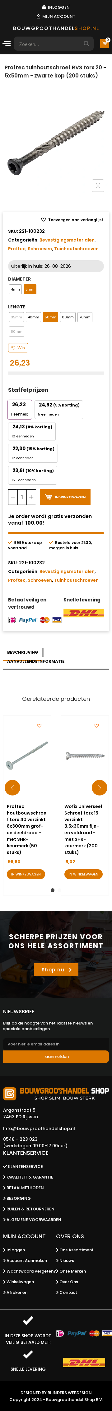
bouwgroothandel (56, 28)
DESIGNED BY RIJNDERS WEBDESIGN (56, 1393)
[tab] (23, 652)
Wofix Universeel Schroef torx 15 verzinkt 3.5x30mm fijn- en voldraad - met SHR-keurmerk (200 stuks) (83, 829)
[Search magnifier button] (87, 43)
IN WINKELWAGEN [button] (26, 874)
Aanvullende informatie (35, 661)
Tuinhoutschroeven (76, 249)
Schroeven (40, 249)
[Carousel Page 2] (59, 890)
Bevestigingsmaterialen (67, 240)
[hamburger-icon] (6, 44)
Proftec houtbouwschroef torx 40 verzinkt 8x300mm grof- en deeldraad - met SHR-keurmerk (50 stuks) (26, 829)
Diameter (19, 279)
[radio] (15, 289)
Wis (21, 348)
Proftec (17, 249)
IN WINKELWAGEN (70, 497)
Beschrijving (22, 652)
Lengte (17, 307)
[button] (71, 220)
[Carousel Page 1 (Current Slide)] (52, 890)
